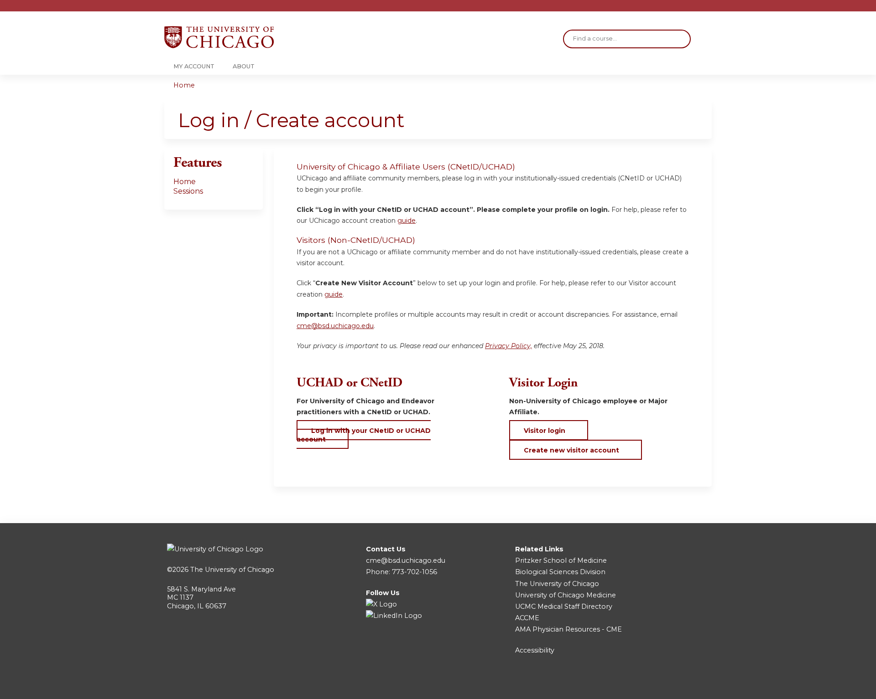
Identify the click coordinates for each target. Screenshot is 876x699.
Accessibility (534, 650)
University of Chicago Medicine (565, 595)
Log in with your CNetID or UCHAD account (364, 435)
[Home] (219, 37)
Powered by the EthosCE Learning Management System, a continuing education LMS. (679, 684)
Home (184, 85)
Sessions (188, 191)
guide (406, 220)
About (244, 66)
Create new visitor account (571, 450)
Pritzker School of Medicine (561, 560)
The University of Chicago (232, 569)
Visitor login (544, 431)
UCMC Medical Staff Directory (563, 606)
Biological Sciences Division (560, 572)
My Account (193, 66)
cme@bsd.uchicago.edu (335, 326)
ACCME (527, 618)
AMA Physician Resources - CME (568, 629)
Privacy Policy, (508, 346)
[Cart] (709, 8)
